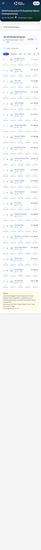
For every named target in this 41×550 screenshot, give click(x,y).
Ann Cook (17, 81)
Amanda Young (19, 59)
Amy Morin (17, 203)
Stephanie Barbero (20, 214)
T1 (25, 54)
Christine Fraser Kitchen (22, 158)
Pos (5, 54)
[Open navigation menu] (3, 3)
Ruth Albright (18, 269)
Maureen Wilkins (19, 136)
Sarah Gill (17, 70)
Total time (14, 54)
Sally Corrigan (19, 103)
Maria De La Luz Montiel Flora (22, 236)
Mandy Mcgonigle (20, 125)
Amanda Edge (19, 225)
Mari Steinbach (19, 192)
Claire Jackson (19, 114)
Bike (29, 54)
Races (36, 3)
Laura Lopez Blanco (20, 247)
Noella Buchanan (20, 147)
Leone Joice (18, 258)
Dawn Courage (19, 181)
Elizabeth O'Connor (20, 92)
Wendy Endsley (19, 170)
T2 (34, 54)
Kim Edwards (18, 281)
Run (20, 54)
